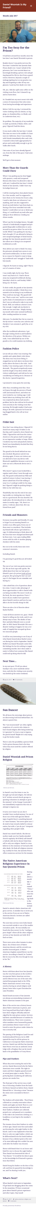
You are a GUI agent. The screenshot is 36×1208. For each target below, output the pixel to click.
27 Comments (18, 680)
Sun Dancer (10, 710)
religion (26, 1199)
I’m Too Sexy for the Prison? (16, 49)
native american (19, 1199)
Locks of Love (26, 573)
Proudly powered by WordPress (12, 1205)
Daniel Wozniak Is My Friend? (14, 6)
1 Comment (13, 1201)
